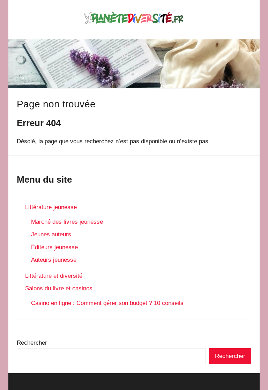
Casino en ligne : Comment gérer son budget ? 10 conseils (107, 303)
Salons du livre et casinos (58, 288)
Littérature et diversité (53, 276)
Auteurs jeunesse (53, 260)
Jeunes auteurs (51, 234)
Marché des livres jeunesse (67, 222)
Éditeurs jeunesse (54, 247)
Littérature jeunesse (51, 207)
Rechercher (32, 342)
